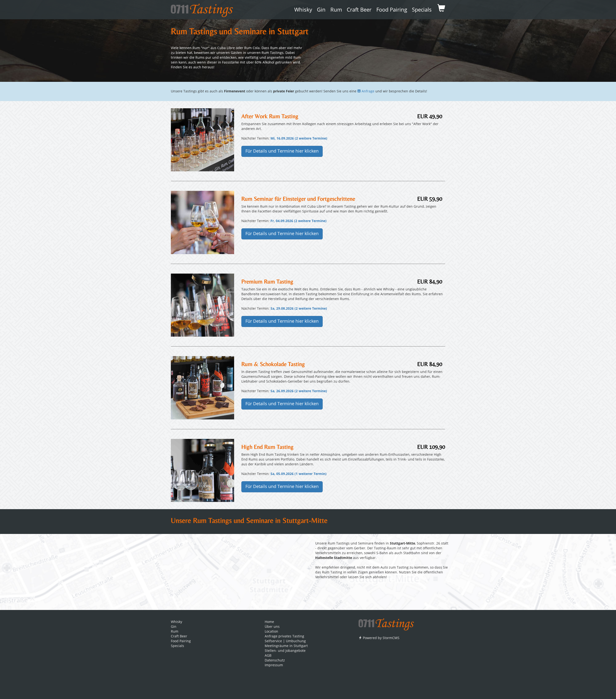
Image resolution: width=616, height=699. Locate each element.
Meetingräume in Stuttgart (286, 646)
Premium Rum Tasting (267, 281)
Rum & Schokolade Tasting (273, 364)
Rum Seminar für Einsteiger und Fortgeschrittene (298, 198)
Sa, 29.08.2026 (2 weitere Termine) (298, 308)
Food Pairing (391, 10)
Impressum (274, 665)
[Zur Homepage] (386, 622)
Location (271, 631)
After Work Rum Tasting (269, 116)
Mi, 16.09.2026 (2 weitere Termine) (298, 138)
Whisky (303, 10)
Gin (321, 10)
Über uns (272, 626)
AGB (268, 655)
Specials (422, 10)
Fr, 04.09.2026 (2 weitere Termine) (298, 221)
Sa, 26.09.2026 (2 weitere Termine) (298, 391)
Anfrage (367, 91)
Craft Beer (359, 10)
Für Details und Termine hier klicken (282, 151)
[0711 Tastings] (202, 8)
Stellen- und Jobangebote (285, 651)
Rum (336, 10)
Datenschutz (275, 660)
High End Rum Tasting (267, 446)
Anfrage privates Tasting (284, 636)
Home (269, 622)
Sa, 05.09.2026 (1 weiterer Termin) (298, 474)
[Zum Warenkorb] (441, 9)
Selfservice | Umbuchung (285, 641)
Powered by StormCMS (380, 638)
